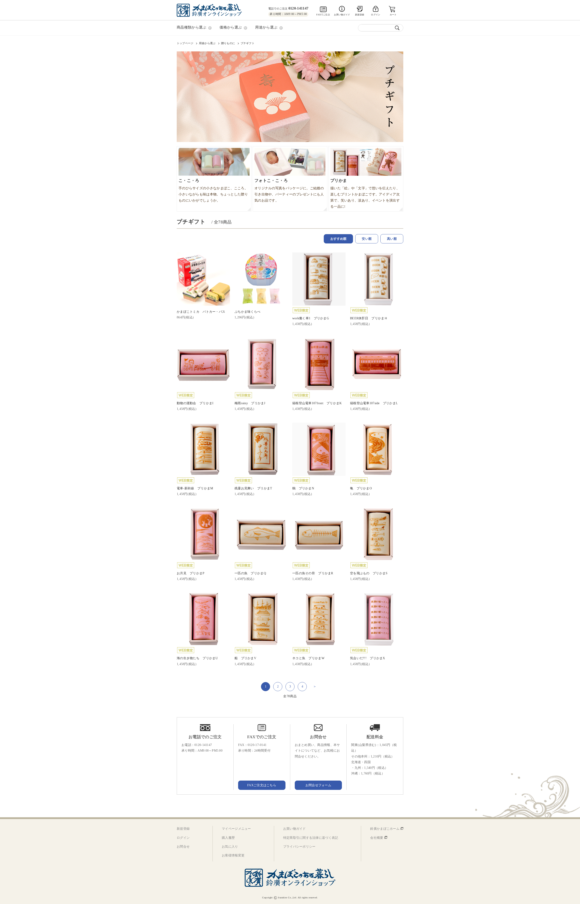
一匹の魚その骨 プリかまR (312, 573)
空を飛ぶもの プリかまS (368, 573)
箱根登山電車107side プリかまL (374, 403)
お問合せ (183, 846)
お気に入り (230, 846)
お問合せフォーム (318, 785)
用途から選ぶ (207, 43)
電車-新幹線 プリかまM (195, 488)
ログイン (183, 837)
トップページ (185, 43)
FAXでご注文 (323, 14)
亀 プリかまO (361, 488)
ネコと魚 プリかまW (308, 658)
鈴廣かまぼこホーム (384, 828)
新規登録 (359, 14)
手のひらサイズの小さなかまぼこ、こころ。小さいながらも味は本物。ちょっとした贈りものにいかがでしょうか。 (213, 190)
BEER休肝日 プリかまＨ (369, 318)
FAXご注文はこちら (261, 785)
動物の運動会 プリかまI (195, 403)
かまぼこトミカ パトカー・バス (201, 311)
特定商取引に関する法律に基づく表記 (310, 837)
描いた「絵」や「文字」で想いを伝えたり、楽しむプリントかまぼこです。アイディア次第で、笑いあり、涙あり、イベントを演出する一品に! (365, 193)
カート (393, 14)
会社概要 (376, 837)
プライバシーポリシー (299, 846)
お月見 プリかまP (191, 573)
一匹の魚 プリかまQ (250, 573)
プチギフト (247, 43)
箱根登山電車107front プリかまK (317, 403)
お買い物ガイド (342, 14)
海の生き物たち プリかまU (197, 658)
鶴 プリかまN (303, 488)
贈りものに (228, 43)
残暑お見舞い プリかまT (253, 488)
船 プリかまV (245, 658)
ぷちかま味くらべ (247, 311)
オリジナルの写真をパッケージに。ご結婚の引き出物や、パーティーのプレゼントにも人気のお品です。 (289, 190)
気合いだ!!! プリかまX (367, 658)
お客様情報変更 (233, 855)
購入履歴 (228, 837)
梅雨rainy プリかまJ (249, 403)
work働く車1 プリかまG (310, 318)
